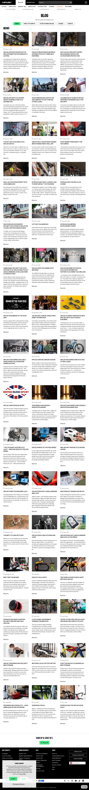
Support (38, 762)
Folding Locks (42, 6)
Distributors (55, 762)
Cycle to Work (39, 756)
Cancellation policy (44, 787)
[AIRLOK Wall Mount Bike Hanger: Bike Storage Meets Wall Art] (44, 129)
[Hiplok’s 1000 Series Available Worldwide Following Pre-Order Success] (16, 346)
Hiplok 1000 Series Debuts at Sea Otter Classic (72, 361)
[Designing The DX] (44, 692)
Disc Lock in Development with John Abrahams (15, 183)
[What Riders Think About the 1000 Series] (73, 129)
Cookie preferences (52, 787)
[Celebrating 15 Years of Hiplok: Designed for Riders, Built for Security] (73, 85)
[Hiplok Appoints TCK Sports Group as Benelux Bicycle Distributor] (16, 85)
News (53, 767)
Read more (5, 72)
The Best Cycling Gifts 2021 (13, 535)
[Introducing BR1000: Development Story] (73, 211)
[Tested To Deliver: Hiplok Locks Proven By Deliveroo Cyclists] (73, 606)
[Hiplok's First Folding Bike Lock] (16, 478)
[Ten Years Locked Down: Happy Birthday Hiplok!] (73, 564)
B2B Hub (38, 768)
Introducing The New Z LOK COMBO (70, 183)
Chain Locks (12, 6)
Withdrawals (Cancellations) (40, 765)
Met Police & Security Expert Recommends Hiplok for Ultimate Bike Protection (71, 54)
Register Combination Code (24, 758)
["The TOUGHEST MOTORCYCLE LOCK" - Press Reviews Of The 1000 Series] (16, 434)
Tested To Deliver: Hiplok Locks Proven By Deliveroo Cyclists (72, 620)
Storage (51, 6)
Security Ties (22, 6)
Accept (13, 778)
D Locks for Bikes (6, 756)
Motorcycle (31, 2)
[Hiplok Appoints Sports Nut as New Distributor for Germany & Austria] (16, 39)
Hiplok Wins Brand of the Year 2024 (14, 317)
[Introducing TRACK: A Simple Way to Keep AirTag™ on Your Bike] (44, 169)
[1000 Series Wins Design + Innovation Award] (44, 392)
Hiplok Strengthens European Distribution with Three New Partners (43, 54)
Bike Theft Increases (11, 577)
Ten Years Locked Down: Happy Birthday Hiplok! (72, 578)
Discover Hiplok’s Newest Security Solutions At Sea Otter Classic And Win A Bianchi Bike (15, 226)
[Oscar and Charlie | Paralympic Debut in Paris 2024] (44, 302)
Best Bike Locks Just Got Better (44, 663)
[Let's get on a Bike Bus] (44, 211)
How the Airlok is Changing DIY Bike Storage (72, 664)
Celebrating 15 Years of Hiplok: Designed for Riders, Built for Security (72, 100)
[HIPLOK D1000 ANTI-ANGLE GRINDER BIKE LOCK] (44, 478)
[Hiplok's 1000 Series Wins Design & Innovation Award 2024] (73, 392)
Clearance (59, 6)
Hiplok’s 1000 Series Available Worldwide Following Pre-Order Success (14, 361)
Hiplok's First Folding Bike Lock (15, 491)
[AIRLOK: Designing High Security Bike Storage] (16, 650)
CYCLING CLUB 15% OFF (78, 755)
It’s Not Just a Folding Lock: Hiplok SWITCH (14, 143)
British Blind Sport (56, 758)
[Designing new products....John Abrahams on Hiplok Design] (16, 692)
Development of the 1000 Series (44, 447)
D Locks (4, 6)
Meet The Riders (56, 760)
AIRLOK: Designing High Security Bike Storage (15, 664)
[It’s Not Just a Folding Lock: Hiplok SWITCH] (16, 129)
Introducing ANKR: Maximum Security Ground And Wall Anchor (14, 621)
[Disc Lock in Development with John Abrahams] (16, 169)
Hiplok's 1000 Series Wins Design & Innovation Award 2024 (73, 406)
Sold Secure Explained (41, 753)
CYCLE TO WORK (78, 758)
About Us (54, 753)
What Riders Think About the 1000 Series (71, 143)
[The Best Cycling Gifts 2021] (16, 522)
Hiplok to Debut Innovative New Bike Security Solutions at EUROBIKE (72, 317)
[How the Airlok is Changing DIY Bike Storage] (73, 650)
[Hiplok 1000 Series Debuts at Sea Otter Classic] (73, 346)
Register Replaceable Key (25, 756)
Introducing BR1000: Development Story (68, 225)
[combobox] (77, 763)
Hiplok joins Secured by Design (43, 360)
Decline (24, 778)
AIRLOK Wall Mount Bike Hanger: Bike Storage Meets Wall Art (44, 143)
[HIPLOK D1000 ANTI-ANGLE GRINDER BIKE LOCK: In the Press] (73, 522)
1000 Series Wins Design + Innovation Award (41, 406)
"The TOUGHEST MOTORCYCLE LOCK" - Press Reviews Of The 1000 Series (15, 449)
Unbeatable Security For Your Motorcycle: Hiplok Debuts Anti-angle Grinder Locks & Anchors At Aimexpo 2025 (16, 271)
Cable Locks (32, 6)
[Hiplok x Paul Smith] (44, 564)
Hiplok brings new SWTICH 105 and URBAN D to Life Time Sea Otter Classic (43, 100)
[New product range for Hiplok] (73, 478)
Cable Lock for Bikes (7, 758)
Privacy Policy (22, 774)
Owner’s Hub (39, 758)
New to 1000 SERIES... (11, 9)
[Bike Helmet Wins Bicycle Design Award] (73, 434)
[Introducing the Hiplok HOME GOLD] (73, 692)
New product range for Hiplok (72, 491)
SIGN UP (45, 743)
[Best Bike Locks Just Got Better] (44, 650)
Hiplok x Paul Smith (39, 577)
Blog (53, 769)
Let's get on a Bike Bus (40, 224)
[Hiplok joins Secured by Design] (44, 346)
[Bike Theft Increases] (16, 564)
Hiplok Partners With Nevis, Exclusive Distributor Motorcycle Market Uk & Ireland (73, 270)
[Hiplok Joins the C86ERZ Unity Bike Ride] (44, 255)
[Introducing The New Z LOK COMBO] (73, 169)
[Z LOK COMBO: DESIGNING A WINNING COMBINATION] (44, 606)
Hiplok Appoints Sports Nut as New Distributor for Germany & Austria (15, 54)
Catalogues (5, 753)
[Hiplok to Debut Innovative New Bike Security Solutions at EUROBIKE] (73, 302)
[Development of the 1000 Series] (44, 434)
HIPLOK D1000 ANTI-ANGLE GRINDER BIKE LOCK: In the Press (72, 536)
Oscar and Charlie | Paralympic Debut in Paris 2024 (44, 317)
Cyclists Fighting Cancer (58, 756)
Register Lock (78, 9)
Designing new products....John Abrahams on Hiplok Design (15, 706)
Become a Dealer (56, 765)
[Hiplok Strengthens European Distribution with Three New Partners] (44, 39)
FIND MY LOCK (78, 751)
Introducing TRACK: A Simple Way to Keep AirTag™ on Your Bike (44, 183)
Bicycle (20, 2)
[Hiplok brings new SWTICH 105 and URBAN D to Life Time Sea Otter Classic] (44, 85)
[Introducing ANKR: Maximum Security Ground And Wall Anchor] (16, 606)
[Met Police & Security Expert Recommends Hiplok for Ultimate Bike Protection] (73, 39)
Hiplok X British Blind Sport (13, 405)
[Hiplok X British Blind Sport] (16, 392)
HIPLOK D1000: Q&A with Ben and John (43, 536)
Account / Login (40, 770)
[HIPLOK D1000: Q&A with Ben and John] (44, 522)
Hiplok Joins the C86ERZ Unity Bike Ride (43, 269)
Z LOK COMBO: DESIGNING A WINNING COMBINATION (41, 620)
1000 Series (68, 6)
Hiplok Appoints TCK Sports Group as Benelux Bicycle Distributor (13, 100)
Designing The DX (38, 705)
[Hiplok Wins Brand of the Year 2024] (16, 302)
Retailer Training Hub (41, 760)
